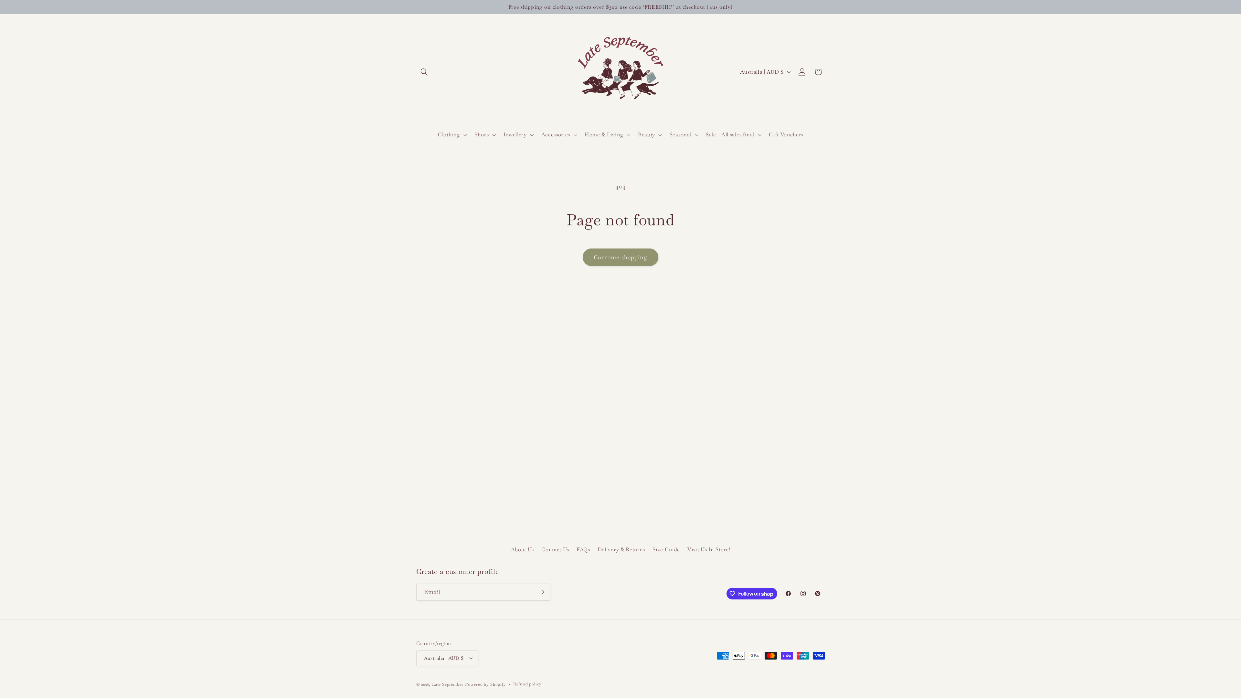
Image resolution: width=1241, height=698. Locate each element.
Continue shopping (620, 257)
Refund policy (527, 684)
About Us (522, 549)
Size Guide (666, 549)
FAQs (583, 549)
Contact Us (555, 549)
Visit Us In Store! (708, 549)
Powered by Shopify (485, 684)
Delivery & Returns (621, 549)
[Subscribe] (541, 592)
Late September (447, 684)
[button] (424, 72)
